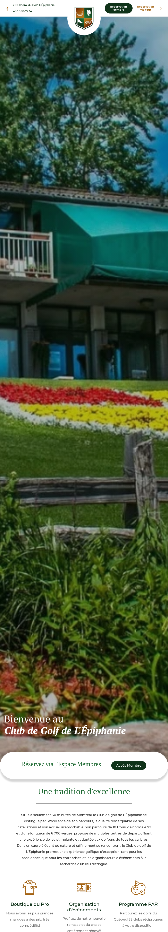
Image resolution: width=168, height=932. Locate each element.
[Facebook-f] (7, 9)
